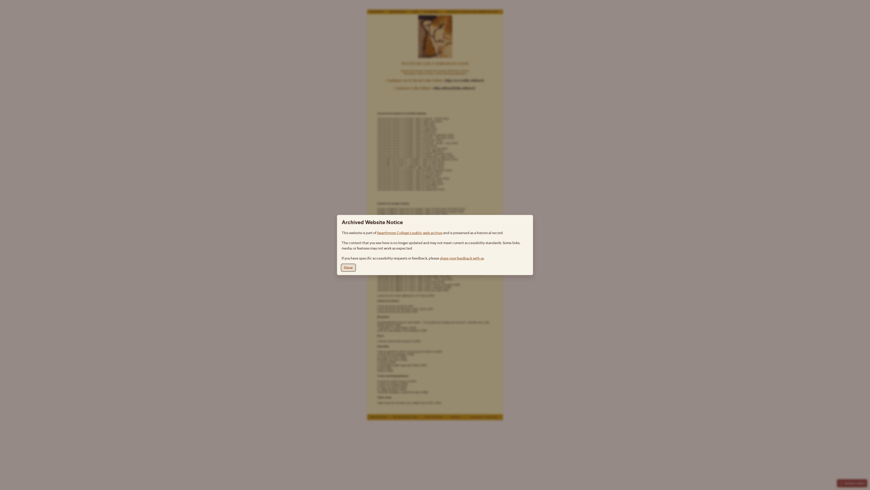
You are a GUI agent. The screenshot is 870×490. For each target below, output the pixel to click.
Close (348, 268)
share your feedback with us (462, 258)
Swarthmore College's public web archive (409, 232)
